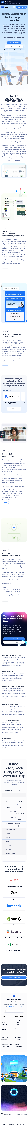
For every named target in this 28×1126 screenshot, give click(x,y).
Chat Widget (18, 1020)
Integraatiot (4, 1027)
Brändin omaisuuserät (6, 1044)
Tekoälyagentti (11, 1124)
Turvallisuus (17, 1039)
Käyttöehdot (18, 1042)
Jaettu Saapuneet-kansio (19, 1027)
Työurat (3, 1042)
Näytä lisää (14, 955)
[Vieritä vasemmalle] (22, 390)
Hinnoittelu (18, 1124)
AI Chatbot (17, 1024)
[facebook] (11, 1004)
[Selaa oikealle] (24, 390)
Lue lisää (8, 857)
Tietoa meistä (4, 1037)
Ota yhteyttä (4, 1039)
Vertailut (3, 1022)
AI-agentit (17, 1022)
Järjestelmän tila (7, 1114)
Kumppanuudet (5, 1046)
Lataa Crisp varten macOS (16, 1006)
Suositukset (5, 1020)
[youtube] (16, 1004)
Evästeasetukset (18, 1049)
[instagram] (18, 1004)
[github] (23, 1004)
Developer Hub (4, 1029)
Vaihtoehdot (4, 1024)
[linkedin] (21, 1004)
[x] (13, 1004)
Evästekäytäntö (18, 1046)
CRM (16, 1030)
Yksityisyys (17, 1044)
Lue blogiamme (18, 1037)
